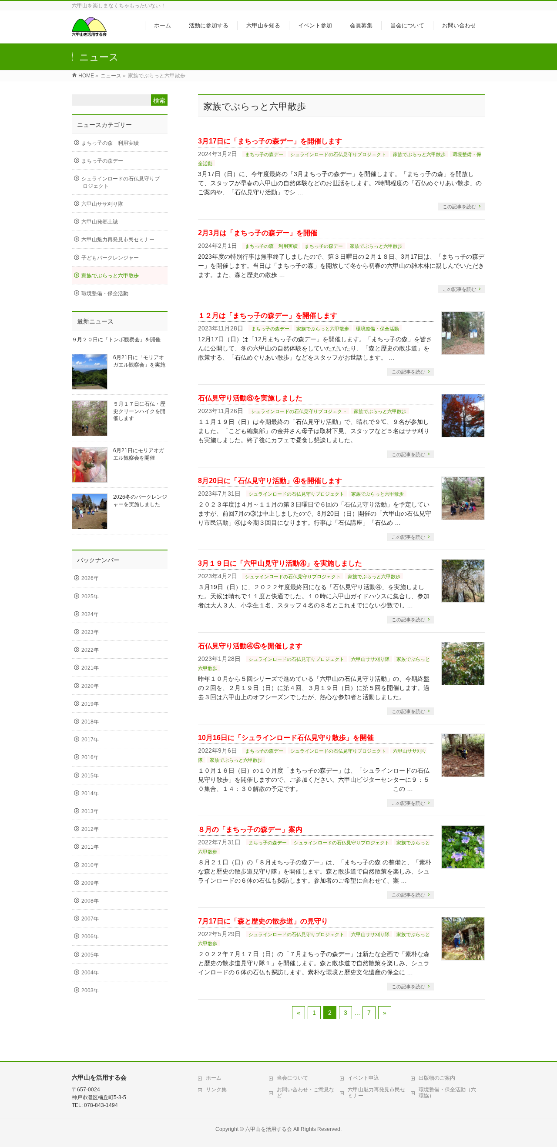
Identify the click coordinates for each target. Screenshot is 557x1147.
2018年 (90, 722)
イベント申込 (363, 1078)
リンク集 (216, 1090)
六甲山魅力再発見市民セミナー (117, 240)
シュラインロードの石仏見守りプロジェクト (338, 154)
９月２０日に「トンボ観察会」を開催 (116, 340)
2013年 (90, 811)
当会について (292, 1078)
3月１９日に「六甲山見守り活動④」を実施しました (280, 563)
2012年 (90, 829)
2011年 (90, 847)
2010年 (90, 865)
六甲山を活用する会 (268, 1129)
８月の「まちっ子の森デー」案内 (250, 829)
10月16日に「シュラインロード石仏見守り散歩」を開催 (286, 737)
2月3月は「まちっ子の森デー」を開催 (257, 233)
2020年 (90, 686)
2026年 (90, 578)
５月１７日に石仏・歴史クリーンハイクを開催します (139, 411)
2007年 (90, 919)
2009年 (90, 883)
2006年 (90, 937)
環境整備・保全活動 (377, 328)
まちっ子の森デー (264, 154)
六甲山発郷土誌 (99, 222)
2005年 (90, 955)
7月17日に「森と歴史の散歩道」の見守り (263, 921)
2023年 (90, 632)
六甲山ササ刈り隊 (370, 659)
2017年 (90, 740)
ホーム (213, 1078)
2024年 (90, 614)
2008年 (90, 901)
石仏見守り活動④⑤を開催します (250, 646)
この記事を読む (459, 206)
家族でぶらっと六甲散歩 (419, 154)
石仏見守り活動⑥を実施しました (250, 398)
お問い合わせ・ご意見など (305, 1093)
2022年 (90, 650)
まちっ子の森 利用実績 (271, 246)
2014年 (90, 793)
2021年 (90, 668)
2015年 (90, 776)
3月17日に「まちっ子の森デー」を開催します (270, 141)
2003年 (90, 990)
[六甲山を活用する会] (89, 32)
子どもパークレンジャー (110, 258)
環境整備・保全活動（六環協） (447, 1093)
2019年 (90, 704)
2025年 (90, 597)
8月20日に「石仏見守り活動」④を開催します (270, 480)
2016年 (90, 757)
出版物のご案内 (437, 1078)
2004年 (90, 973)
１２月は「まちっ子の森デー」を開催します (267, 315)
